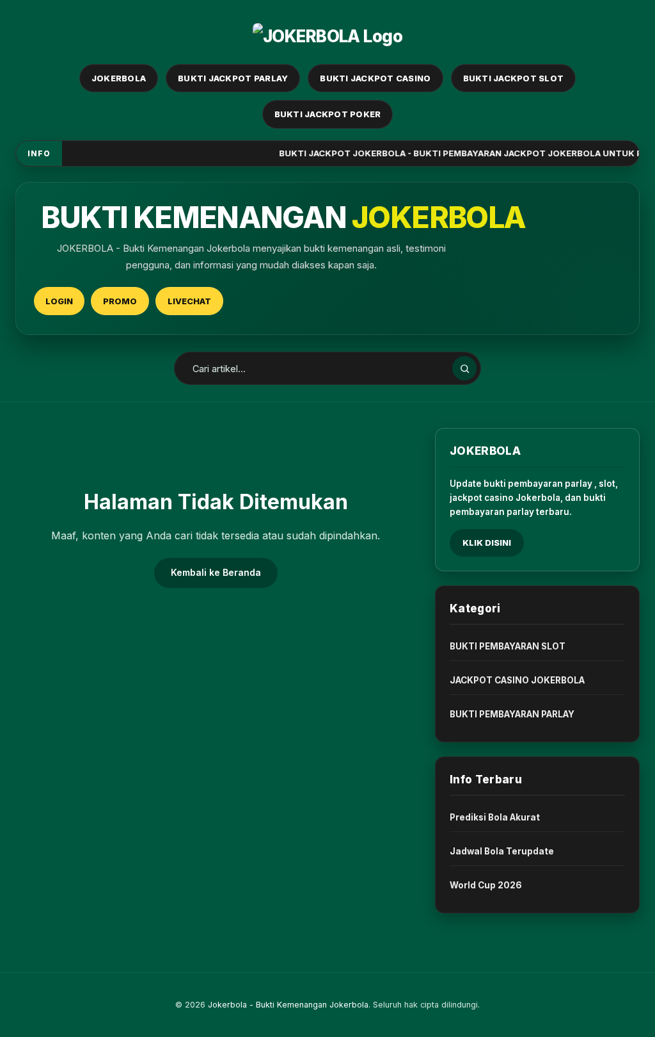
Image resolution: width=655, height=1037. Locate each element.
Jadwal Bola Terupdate (502, 851)
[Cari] (464, 368)
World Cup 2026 (486, 885)
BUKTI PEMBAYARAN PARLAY (512, 714)
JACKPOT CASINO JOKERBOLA (517, 680)
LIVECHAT (189, 301)
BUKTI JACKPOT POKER (327, 114)
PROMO (120, 301)
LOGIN (59, 301)
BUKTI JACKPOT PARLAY (233, 78)
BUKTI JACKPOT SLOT (513, 78)
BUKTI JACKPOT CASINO (375, 78)
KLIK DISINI (486, 542)
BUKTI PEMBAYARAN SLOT (507, 646)
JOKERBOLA (118, 78)
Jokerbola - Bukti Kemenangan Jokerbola (288, 1004)
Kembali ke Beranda (216, 572)
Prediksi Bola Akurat (495, 817)
